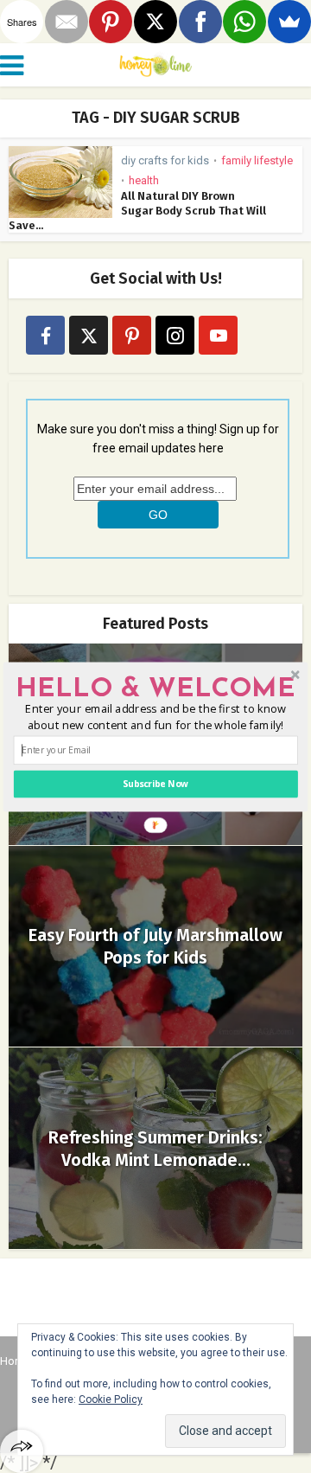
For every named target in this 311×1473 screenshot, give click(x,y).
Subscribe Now (155, 784)
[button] (155, 688)
